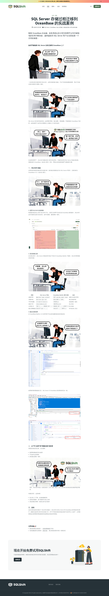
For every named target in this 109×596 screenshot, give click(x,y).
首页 (43, 6)
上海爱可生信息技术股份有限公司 (49, 593)
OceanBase (53, 27)
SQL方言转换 (59, 27)
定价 (58, 6)
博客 (48, 6)
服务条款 (51, 584)
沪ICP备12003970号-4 (64, 593)
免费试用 (97, 6)
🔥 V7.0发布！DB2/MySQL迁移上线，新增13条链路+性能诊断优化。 (54, 1)
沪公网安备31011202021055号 (79, 593)
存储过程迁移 (66, 27)
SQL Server (47, 27)
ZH (91, 6)
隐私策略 (58, 584)
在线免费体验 (46, 529)
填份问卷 (45, 531)
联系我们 (64, 6)
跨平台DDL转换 (73, 27)
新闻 (53, 6)
